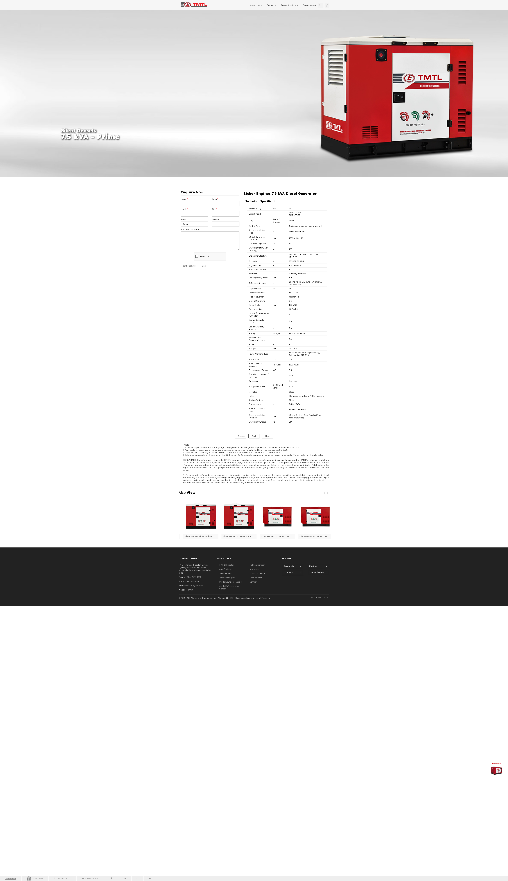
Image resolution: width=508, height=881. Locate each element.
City (214, 209)
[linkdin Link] (124, 878)
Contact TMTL (63, 878)
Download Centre (257, 573)
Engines (313, 566)
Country (216, 219)
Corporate (255, 5)
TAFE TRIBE (37, 878)
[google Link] (150, 878)
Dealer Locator (92, 878)
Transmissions (309, 5)
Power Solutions (289, 5)
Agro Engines (225, 569)
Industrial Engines (227, 577)
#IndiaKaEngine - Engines (230, 582)
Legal (310, 598)
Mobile (184, 209)
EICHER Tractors (226, 565)
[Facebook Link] (111, 878)
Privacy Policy (322, 598)
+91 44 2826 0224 (191, 581)
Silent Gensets (225, 573)
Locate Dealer (256, 577)
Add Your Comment (190, 229)
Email (215, 199)
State (184, 219)
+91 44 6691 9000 (193, 577)
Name (184, 199)
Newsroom (254, 569)
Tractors (271, 5)
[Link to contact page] (320, 5)
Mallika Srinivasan (257, 565)
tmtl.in (190, 590)
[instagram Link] (138, 878)
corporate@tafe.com (194, 585)
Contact (253, 582)
